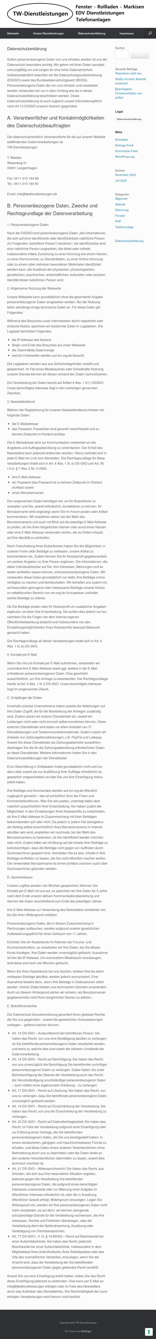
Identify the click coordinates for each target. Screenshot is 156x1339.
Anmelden (121, 139)
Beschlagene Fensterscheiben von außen (128, 93)
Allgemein (121, 198)
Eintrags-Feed (124, 145)
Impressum (127, 33)
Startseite (13, 33)
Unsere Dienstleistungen (48, 33)
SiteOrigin (86, 1331)
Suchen (120, 48)
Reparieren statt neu (128, 73)
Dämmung (122, 210)
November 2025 (125, 175)
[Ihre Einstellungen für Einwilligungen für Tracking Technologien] (149, 1332)
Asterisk (120, 204)
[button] (150, 33)
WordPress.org (124, 157)
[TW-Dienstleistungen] (75, 14)
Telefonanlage (124, 227)
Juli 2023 (121, 180)
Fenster (120, 216)
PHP (118, 221)
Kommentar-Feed (126, 151)
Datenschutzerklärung (91, 33)
